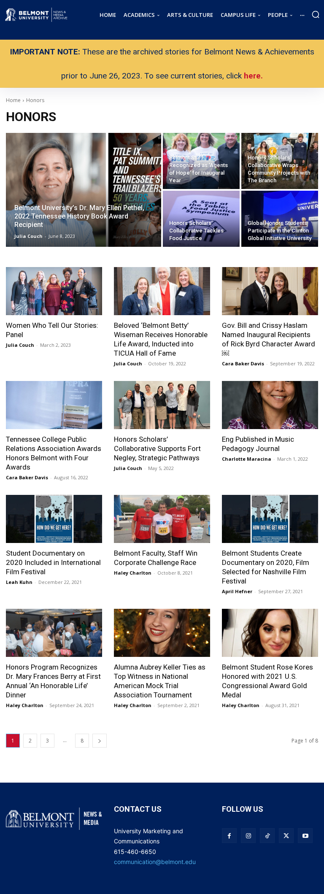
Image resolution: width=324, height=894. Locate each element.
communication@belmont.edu (155, 861)
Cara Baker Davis (243, 363)
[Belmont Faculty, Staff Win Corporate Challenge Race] (162, 519)
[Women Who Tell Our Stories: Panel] (54, 291)
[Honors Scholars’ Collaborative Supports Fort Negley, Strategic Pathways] (162, 405)
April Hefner (237, 591)
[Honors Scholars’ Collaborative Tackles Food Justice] (201, 219)
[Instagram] (248, 835)
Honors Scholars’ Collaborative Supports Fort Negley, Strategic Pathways (157, 448)
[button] (315, 14)
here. (253, 76)
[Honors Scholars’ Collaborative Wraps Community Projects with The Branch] (279, 161)
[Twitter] (286, 835)
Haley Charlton (132, 573)
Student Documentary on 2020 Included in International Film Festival (53, 562)
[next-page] (99, 741)
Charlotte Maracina (246, 459)
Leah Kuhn (19, 582)
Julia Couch (20, 345)
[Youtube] (305, 835)
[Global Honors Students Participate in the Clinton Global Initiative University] (279, 219)
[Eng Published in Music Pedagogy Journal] (270, 405)
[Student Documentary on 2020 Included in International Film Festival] (54, 519)
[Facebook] (229, 835)
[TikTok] (267, 835)
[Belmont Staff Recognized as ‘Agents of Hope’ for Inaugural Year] (201, 161)
